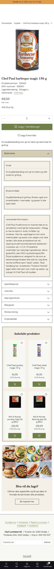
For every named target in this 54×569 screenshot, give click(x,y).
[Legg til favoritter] (21, 343)
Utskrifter (8, 291)
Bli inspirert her (27, 502)
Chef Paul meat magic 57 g (39, 366)
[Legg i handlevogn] (14, 384)
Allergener (9, 305)
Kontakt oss (10, 522)
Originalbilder (10, 319)
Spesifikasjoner (11, 284)
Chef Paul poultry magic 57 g (15, 366)
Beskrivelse (9, 153)
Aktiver (47, 542)
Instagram (21, 526)
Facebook (33, 526)
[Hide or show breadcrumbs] (51, 23)
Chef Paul (18, 93)
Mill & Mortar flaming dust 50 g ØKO (39, 419)
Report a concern (39, 522)
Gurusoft (27, 556)
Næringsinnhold (11, 298)
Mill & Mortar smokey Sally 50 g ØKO (15, 419)
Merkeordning (11, 312)
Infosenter (23, 522)
